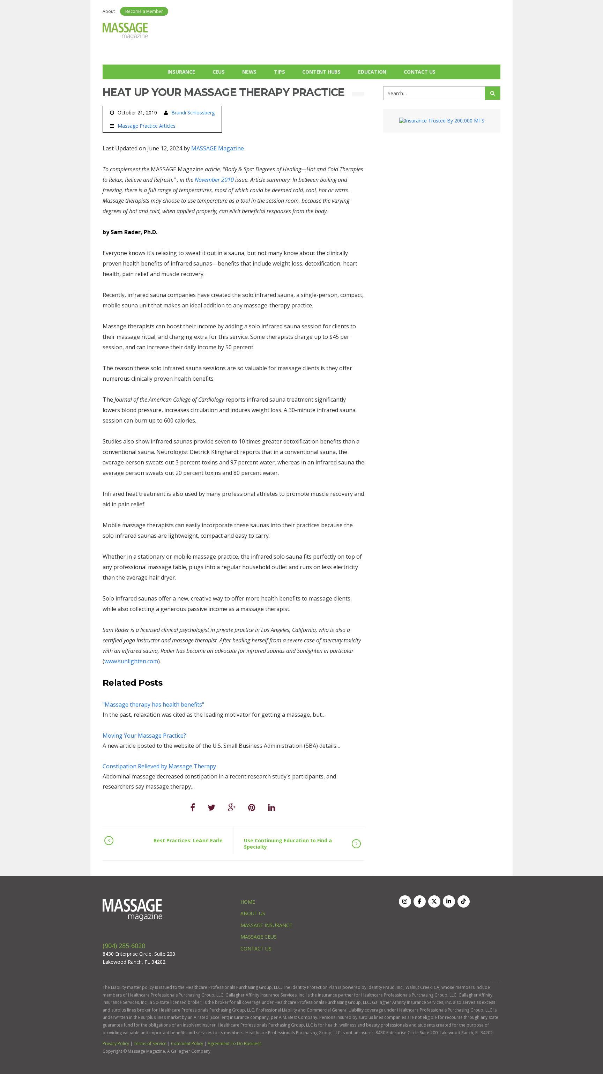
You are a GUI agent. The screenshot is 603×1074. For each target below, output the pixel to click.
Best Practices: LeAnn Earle (188, 840)
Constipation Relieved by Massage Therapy (159, 766)
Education (372, 71)
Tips (279, 71)
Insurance (181, 71)
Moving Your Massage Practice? (144, 735)
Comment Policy (187, 1043)
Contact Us (420, 71)
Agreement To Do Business (234, 1043)
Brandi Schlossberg (193, 112)
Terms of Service (150, 1043)
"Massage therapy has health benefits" (153, 704)
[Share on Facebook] (193, 807)
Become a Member (144, 11)
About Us (252, 913)
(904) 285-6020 (124, 945)
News (249, 71)
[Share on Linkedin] (272, 807)
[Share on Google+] (231, 807)
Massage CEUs (258, 936)
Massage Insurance (266, 925)
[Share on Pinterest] (252, 807)
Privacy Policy (116, 1043)
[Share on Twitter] (211, 807)
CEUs (219, 71)
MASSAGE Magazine (217, 148)
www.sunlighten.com (131, 661)
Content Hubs (321, 71)
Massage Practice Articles (147, 126)
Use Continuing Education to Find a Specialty (288, 843)
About (109, 11)
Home (247, 901)
